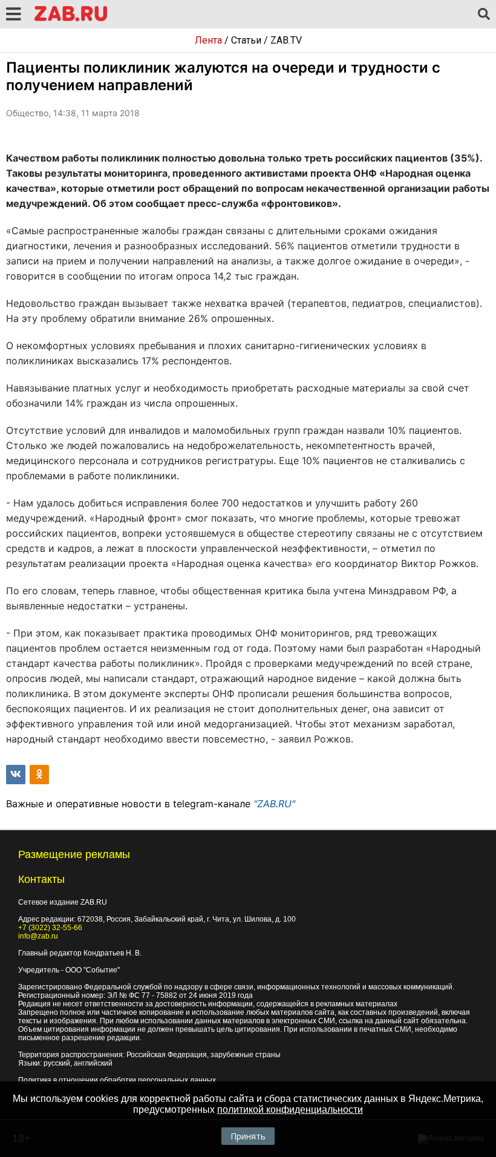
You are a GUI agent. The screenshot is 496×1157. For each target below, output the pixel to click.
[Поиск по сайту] (484, 14)
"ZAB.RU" (274, 804)
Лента (208, 40)
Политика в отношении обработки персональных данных (117, 1080)
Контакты (41, 879)
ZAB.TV (286, 40)
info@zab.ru (38, 936)
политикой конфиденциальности (290, 1109)
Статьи (246, 40)
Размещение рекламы (74, 854)
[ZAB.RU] (70, 19)
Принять (248, 1136)
